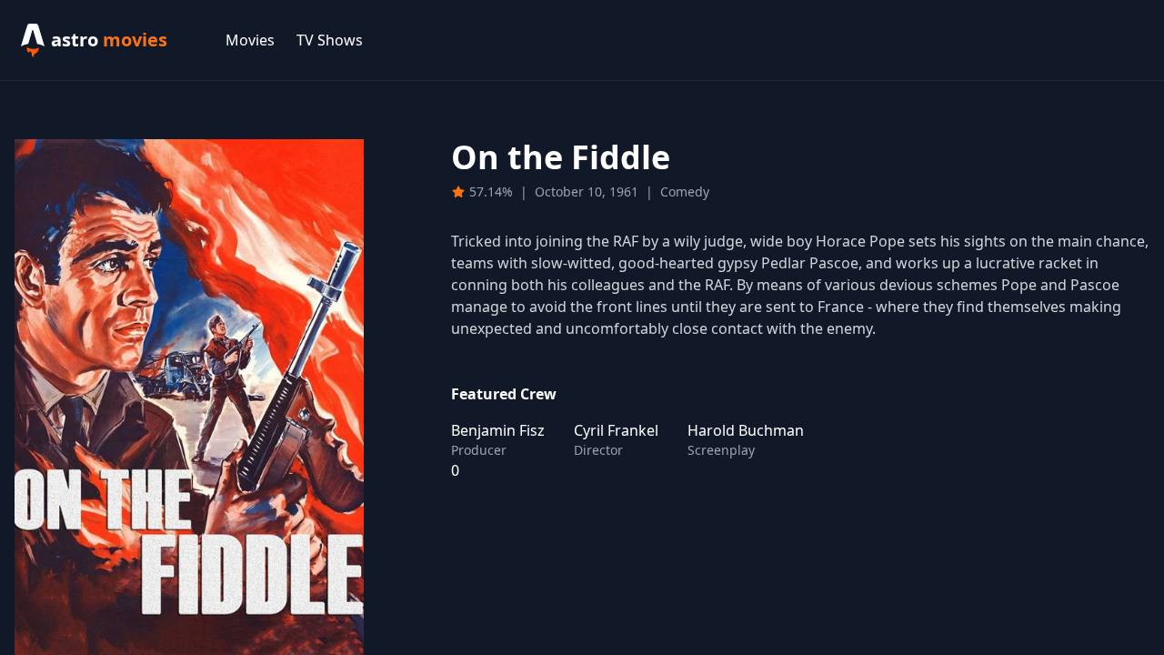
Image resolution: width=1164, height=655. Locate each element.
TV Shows (329, 40)
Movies (250, 40)
